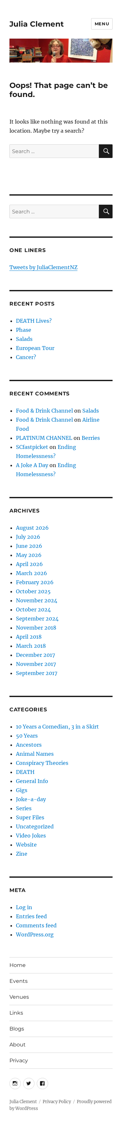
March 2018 (31, 646)
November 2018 (36, 627)
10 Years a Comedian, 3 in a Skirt (57, 726)
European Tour (35, 348)
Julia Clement (36, 24)
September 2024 (37, 618)
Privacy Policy (57, 1101)
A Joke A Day (32, 465)
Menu (102, 23)
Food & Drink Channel (44, 410)
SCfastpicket (32, 447)
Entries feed (31, 916)
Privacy (18, 1060)
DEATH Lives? (34, 321)
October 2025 (33, 591)
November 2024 (36, 600)
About (17, 1045)
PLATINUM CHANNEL (44, 438)
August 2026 (32, 527)
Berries (91, 438)
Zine (21, 853)
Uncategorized (35, 826)
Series (24, 808)
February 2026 (35, 582)
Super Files (30, 817)
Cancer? (26, 357)
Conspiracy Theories (42, 763)
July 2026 (28, 537)
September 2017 (36, 673)
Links (16, 1013)
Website (26, 844)
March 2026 (31, 573)
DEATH (25, 772)
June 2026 (29, 546)
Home (17, 965)
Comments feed (36, 925)
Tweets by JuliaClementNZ (43, 267)
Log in (24, 907)
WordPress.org (35, 934)
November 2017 (36, 664)
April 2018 (29, 636)
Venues (19, 997)
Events (18, 981)
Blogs (16, 1029)
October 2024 (33, 609)
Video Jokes (31, 835)
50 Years (27, 735)
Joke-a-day (31, 799)
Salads (24, 339)
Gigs (21, 790)
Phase (23, 330)
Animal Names (35, 754)
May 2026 (29, 555)
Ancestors (29, 744)
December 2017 (35, 655)
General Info (32, 781)
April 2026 (29, 564)
